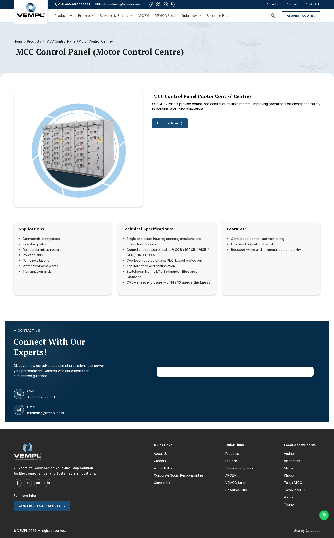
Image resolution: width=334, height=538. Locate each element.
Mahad (289, 468)
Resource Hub (217, 15)
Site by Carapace (307, 531)
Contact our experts (40, 506)
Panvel (289, 497)
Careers (292, 4)
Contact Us (313, 4)
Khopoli (289, 475)
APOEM (143, 15)
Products (61, 15)
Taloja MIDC (293, 483)
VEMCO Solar (165, 15)
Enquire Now (168, 123)
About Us (273, 4)
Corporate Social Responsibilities (178, 475)
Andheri (290, 453)
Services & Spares (114, 15)
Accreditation (164, 468)
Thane (289, 504)
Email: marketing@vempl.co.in (119, 4)
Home (18, 41)
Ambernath (292, 461)
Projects (84, 15)
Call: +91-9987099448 (73, 4)
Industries (189, 15)
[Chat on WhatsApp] (324, 515)
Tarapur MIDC (294, 490)
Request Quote (300, 15)
